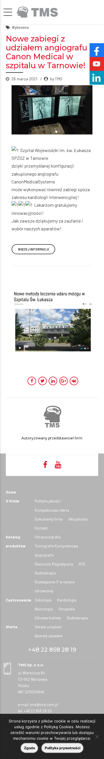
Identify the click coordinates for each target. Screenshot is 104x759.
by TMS (56, 78)
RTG (82, 564)
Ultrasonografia (48, 537)
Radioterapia (45, 573)
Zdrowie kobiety (48, 618)
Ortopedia (67, 609)
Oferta (11, 627)
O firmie (12, 501)
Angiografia (44, 555)
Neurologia (44, 609)
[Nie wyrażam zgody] (97, 736)
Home (11, 492)
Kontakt (41, 528)
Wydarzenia (20, 27)
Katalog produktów (15, 541)
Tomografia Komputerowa (56, 546)
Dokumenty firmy (49, 519)
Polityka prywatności (62, 748)
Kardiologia (66, 600)
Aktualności (78, 519)
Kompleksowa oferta (52, 510)
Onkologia (43, 600)
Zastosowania (18, 600)
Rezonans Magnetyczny (54, 564)
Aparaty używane (48, 635)
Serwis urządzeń (48, 627)
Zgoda (29, 748)
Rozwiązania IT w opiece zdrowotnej (55, 586)
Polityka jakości (47, 501)
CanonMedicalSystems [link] (33, 181)
